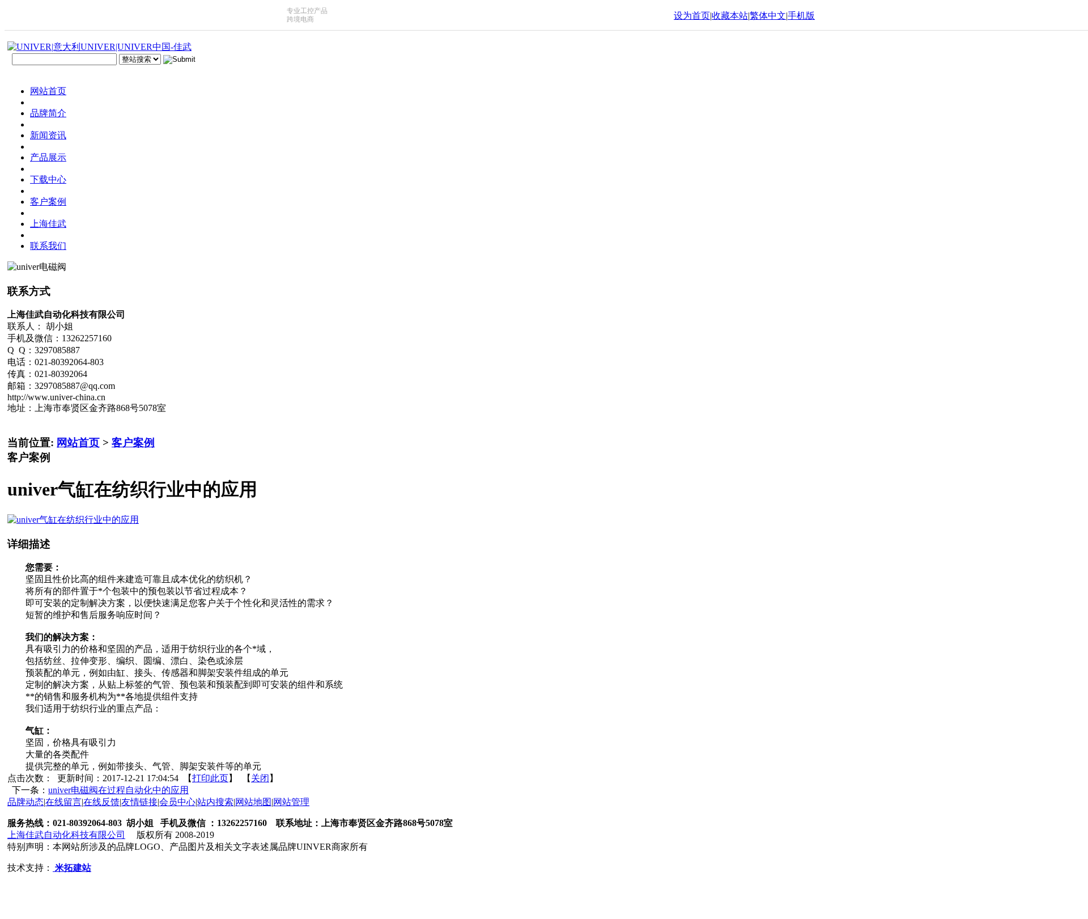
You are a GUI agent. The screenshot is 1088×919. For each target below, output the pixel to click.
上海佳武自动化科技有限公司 (66, 835)
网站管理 (291, 802)
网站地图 (253, 802)
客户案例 (133, 442)
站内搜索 (215, 802)
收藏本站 (730, 15)
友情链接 (139, 802)
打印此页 (210, 778)
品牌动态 (25, 802)
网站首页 (78, 442)
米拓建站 (72, 868)
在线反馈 (101, 802)
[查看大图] (73, 519)
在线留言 (63, 802)
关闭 (260, 778)
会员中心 (177, 802)
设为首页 (692, 15)
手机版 (801, 15)
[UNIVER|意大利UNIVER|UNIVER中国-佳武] (99, 47)
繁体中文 (768, 15)
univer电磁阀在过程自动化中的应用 (118, 790)
